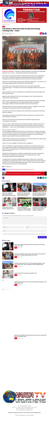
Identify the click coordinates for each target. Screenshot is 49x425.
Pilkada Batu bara (30, 169)
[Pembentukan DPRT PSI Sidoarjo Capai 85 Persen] (9, 201)
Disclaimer (20, 412)
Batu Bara (14, 169)
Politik (4, 26)
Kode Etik (15, 412)
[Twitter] (41, 178)
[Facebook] (38, 178)
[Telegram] (43, 178)
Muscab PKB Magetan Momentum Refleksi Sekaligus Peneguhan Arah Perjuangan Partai (24, 209)
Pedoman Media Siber (36, 412)
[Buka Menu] (43, 2)
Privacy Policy (26, 412)
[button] (40, 2)
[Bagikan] (46, 34)
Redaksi (6, 33)
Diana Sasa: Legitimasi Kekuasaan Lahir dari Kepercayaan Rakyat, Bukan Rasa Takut (8, 194)
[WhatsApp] (46, 178)
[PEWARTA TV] (13, 1)
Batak (8, 169)
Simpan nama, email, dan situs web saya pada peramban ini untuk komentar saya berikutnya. (25, 234)
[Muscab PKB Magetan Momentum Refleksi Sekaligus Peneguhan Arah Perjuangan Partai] (24, 201)
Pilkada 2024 (21, 169)
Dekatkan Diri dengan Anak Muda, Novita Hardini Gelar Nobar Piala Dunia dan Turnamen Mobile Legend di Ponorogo (23, 194)
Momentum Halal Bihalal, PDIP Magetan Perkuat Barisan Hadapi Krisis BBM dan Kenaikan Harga (39, 209)
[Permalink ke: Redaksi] (3, 33)
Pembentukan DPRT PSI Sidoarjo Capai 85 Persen (8, 208)
